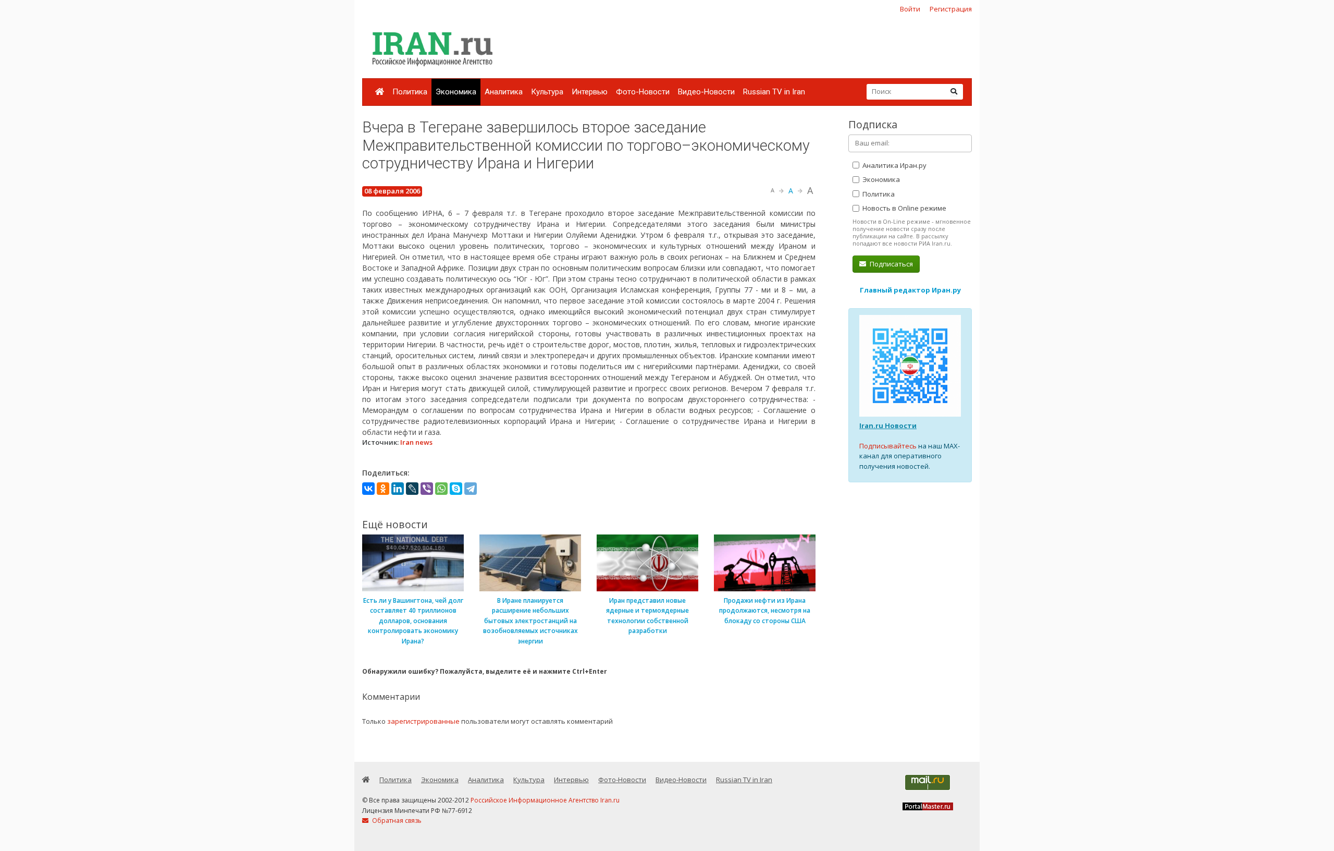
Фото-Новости (643, 91)
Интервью (590, 91)
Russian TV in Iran (774, 91)
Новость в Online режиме (903, 208)
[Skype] (456, 488)
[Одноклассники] (383, 488)
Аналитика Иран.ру (894, 165)
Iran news (416, 442)
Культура (547, 91)
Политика (409, 91)
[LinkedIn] (397, 488)
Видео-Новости (706, 91)
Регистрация (951, 9)
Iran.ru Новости (888, 425)
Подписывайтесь (888, 446)
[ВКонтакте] (368, 488)
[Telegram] (470, 488)
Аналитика (504, 91)
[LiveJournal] (412, 488)
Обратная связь (396, 820)
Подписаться (890, 264)
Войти (910, 9)
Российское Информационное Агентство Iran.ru (545, 800)
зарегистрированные (423, 721)
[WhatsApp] (441, 488)
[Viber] (427, 488)
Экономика (456, 91)
